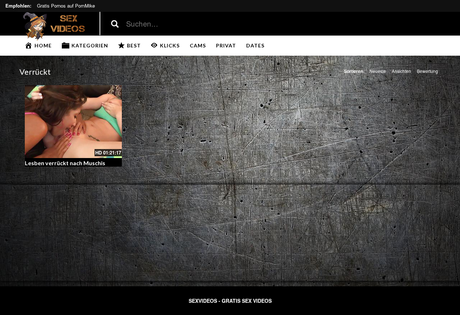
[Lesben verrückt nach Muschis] (73, 121)
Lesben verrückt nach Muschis (65, 162)
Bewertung (427, 71)
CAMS (198, 45)
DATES (255, 45)
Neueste (377, 71)
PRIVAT (226, 45)
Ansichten (401, 71)
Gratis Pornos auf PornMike (66, 5)
